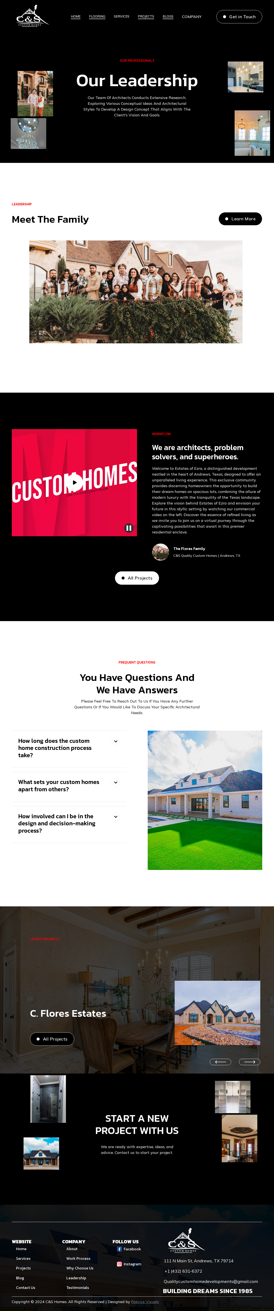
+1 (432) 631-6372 (183, 1271)
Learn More (240, 218)
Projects (23, 1268)
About (71, 1249)
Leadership (76, 1278)
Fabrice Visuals (145, 1301)
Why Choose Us (80, 1268)
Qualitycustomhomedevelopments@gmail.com (211, 1281)
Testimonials (77, 1287)
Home (21, 1249)
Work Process (78, 1258)
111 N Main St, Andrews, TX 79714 (199, 1260)
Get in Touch (239, 16)
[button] (192, 16)
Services (23, 1258)
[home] (32, 16)
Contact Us (25, 1287)
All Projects (137, 578)
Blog (20, 1278)
